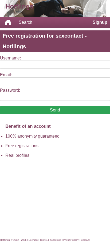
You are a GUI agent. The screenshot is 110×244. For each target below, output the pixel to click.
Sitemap (33, 240)
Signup (100, 22)
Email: (6, 75)
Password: (10, 90)
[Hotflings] (8, 22)
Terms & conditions (50, 240)
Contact (85, 240)
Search (25, 22)
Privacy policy (71, 240)
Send (55, 110)
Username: (10, 58)
